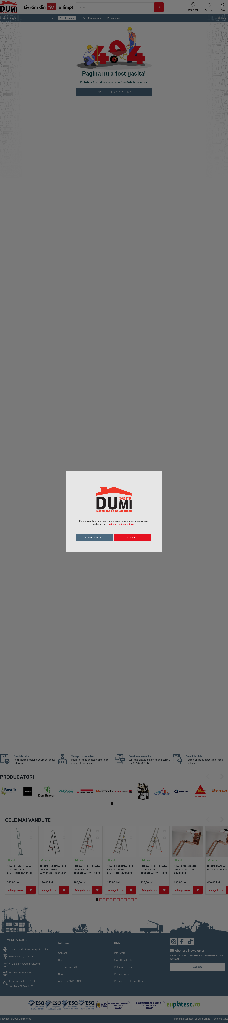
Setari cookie (94, 537)
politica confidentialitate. (121, 524)
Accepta (132, 537)
